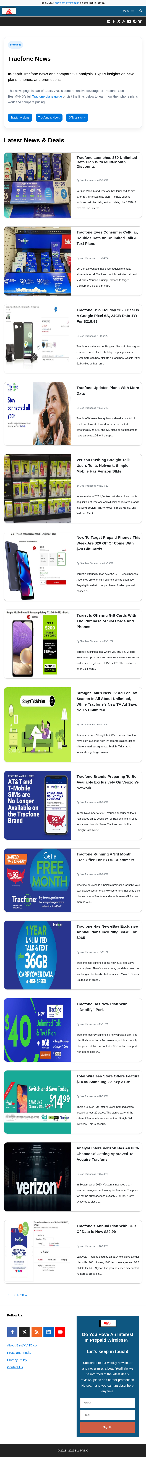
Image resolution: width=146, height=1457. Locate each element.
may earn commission (67, 2)
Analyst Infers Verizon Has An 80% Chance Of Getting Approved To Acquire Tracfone (108, 1153)
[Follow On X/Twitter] (24, 1332)
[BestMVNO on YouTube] (129, 21)
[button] (141, 11)
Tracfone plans (20, 117)
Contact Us (15, 1367)
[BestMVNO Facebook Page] (113, 21)
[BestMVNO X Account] (118, 21)
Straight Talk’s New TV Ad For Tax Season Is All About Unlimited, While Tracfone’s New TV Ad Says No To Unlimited (107, 701)
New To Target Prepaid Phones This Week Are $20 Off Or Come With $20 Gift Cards (108, 543)
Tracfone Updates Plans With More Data (108, 390)
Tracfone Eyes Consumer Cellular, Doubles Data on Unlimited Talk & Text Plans (107, 238)
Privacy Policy (17, 1360)
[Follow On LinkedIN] (48, 1332)
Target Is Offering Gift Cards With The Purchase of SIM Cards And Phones (106, 621)
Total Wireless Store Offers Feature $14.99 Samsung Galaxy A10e (108, 1079)
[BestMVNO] (9, 11)
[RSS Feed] (36, 1332)
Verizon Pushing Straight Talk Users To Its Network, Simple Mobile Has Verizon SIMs (103, 465)
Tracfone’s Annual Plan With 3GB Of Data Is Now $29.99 (106, 1229)
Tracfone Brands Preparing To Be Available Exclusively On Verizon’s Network (108, 782)
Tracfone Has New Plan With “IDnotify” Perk (102, 1007)
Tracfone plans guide (47, 96)
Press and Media (19, 1352)
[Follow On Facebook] (12, 1332)
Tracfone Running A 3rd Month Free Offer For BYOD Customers (105, 857)
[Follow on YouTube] (60, 1332)
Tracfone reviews (49, 117)
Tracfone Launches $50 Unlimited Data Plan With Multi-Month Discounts (107, 161)
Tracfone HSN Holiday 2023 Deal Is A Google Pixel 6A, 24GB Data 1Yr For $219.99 (108, 315)
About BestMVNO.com (23, 1345)
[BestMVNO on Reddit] (134, 21)
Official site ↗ (77, 117)
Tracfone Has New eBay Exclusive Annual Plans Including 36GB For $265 (107, 932)
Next (22, 1295)
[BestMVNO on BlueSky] (139, 21)
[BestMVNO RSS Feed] (123, 21)
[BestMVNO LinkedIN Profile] (108, 21)
